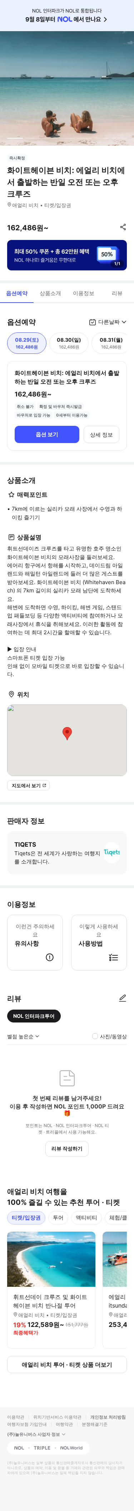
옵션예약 (17, 293)
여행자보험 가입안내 (27, 1424)
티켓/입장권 (26, 1217)
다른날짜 (109, 321)
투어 (58, 1217)
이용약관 (15, 1417)
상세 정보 (101, 434)
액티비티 (86, 1217)
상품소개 (50, 293)
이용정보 (83, 293)
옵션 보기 (47, 434)
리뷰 (117, 293)
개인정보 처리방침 (108, 1417)
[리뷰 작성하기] (122, 998)
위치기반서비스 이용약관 (57, 1417)
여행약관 (64, 1424)
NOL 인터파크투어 (34, 1016)
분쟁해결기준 (95, 1424)
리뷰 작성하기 (67, 1148)
